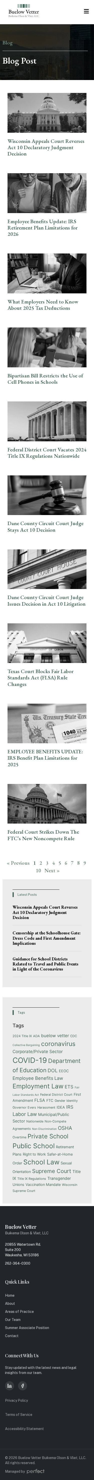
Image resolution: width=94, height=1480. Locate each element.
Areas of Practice (19, 1312)
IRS (69, 1107)
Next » (52, 870)
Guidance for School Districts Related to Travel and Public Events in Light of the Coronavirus (45, 964)
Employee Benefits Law (38, 1078)
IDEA (61, 1107)
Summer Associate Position (27, 1328)
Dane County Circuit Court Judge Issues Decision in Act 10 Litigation (46, 600)
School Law (41, 1162)
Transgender (59, 1178)
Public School (34, 1146)
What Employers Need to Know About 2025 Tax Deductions (43, 304)
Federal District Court (56, 1094)
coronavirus (58, 1044)
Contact (12, 1336)
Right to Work (34, 1154)
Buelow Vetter (21, 1226)
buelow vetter (55, 1035)
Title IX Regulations (31, 1179)
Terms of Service (18, 1415)
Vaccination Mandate (43, 1184)
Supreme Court (51, 1171)
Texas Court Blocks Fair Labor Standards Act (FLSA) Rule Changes (40, 677)
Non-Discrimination (44, 1129)
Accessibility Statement (24, 1429)
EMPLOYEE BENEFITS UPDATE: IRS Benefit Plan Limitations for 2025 (45, 758)
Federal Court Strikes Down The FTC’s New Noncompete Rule (43, 834)
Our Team (13, 1320)
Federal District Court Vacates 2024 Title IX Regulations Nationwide (47, 452)
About (10, 1304)
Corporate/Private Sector (38, 1051)
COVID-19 (30, 1060)
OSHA (65, 1128)
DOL (53, 1070)
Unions (18, 1184)
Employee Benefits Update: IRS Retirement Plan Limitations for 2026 (42, 227)
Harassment (46, 1107)
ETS (69, 1086)
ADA (36, 1036)
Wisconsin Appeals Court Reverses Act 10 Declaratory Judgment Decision (46, 147)
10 (38, 870)
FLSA (39, 1100)
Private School (48, 1136)
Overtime (19, 1137)
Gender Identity (66, 1101)
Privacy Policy (16, 1400)
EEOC (64, 1071)
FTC (49, 1100)
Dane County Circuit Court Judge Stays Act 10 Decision (45, 526)
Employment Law (38, 1086)
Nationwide (34, 1121)
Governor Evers (24, 1107)
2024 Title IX (22, 1036)
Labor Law (25, 1114)
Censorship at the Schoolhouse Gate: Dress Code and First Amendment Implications (47, 938)
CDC (73, 1036)
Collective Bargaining (26, 1045)
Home (10, 1295)
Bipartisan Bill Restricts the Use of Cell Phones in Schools (45, 378)
